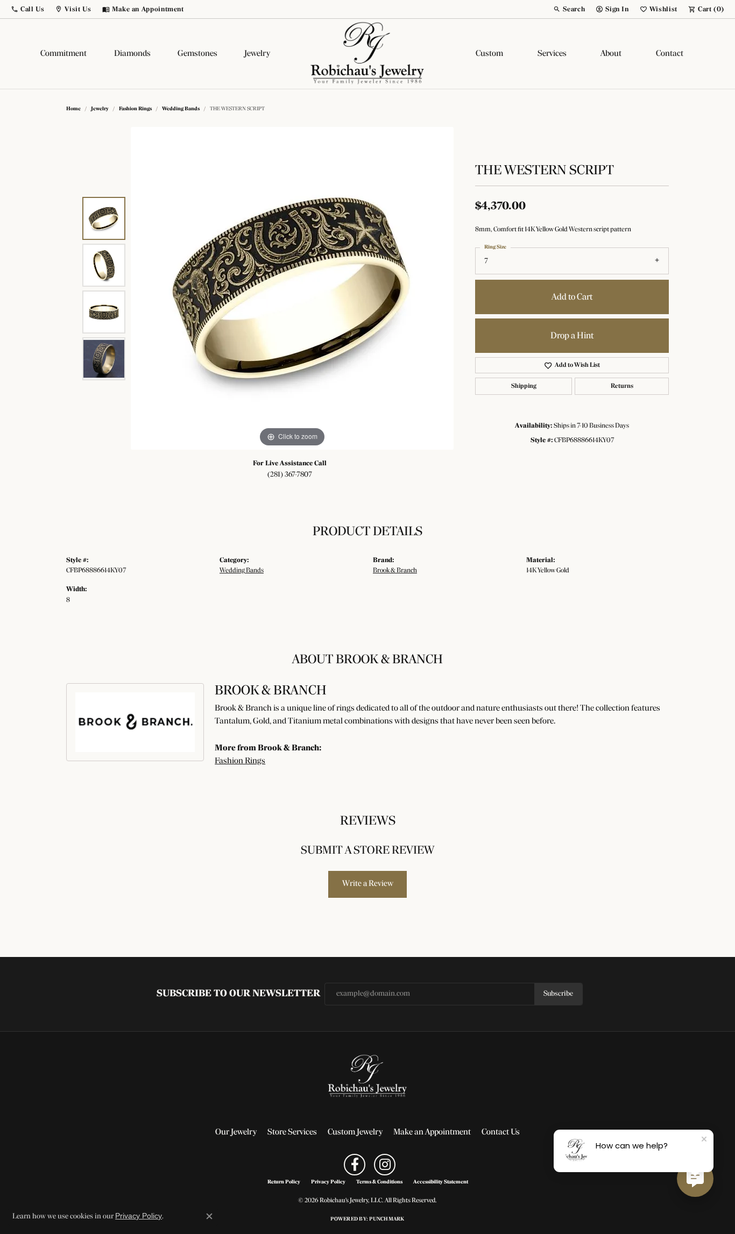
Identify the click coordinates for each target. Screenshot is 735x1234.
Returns (622, 386)
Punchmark (386, 1219)
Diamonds (132, 53)
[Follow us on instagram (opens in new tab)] (384, 1164)
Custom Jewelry (355, 1132)
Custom (489, 53)
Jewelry (257, 53)
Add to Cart (572, 297)
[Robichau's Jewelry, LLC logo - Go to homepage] (367, 54)
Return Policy (283, 1182)
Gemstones (197, 53)
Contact (669, 53)
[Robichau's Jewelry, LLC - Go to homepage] (367, 1076)
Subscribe (558, 993)
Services (552, 53)
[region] (292, 288)
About (610, 53)
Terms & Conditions (379, 1182)
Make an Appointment (432, 1132)
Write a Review (367, 884)
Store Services (292, 1132)
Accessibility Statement (440, 1182)
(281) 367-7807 (289, 474)
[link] (143, 9)
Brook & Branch (395, 570)
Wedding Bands (181, 109)
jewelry (100, 109)
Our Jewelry (236, 1132)
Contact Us (501, 1132)
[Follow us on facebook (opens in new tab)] (354, 1164)
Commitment (63, 53)
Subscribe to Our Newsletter (238, 994)
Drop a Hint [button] (571, 336)
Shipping (523, 386)
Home (73, 109)
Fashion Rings (135, 109)
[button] (27, 9)
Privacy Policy (328, 1182)
